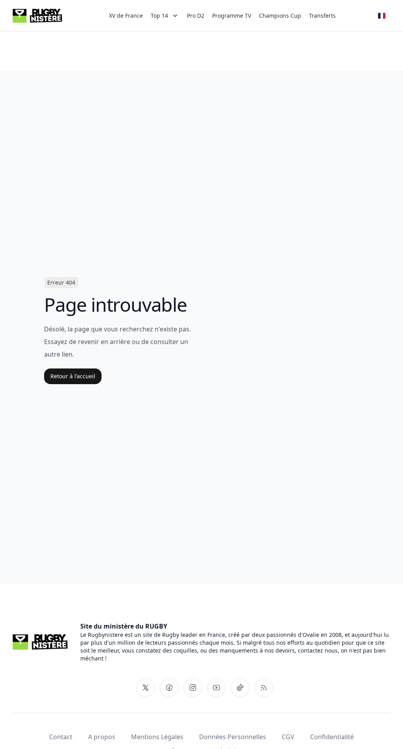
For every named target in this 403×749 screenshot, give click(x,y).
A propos (101, 736)
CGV (288, 736)
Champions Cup (280, 15)
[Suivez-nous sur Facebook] (169, 687)
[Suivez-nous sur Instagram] (192, 687)
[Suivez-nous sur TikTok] (240, 687)
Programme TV (231, 15)
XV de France (126, 15)
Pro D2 (195, 15)
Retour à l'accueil (72, 376)
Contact (60, 736)
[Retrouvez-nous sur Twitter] (145, 687)
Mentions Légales (157, 736)
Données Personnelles (232, 736)
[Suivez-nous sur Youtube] (216, 687)
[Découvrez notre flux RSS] (263, 687)
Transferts (322, 15)
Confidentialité (332, 736)
